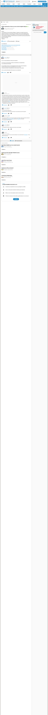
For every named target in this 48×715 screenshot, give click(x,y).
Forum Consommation (10, 48)
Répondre (12, 140)
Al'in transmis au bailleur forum (6, 46)
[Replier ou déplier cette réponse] (30, 55)
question (43, 1)
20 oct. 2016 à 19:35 (7, 116)
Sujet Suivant (28, 24)
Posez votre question (12, 41)
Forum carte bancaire (10, 47)
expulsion (19, 118)
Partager (18, 41)
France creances (4, 48)
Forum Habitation (14, 46)
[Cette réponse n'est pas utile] (10, 72)
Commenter (4, 72)
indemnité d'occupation (10, 118)
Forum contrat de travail (11, 49)
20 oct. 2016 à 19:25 (6, 109)
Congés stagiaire (4, 49)
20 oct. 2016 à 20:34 (10, 29)
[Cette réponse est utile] (8, 72)
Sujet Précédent (4, 24)
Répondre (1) (5, 41)
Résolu (27, 26)
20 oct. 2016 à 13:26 (6, 58)
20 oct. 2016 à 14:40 (6, 93)
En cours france (4, 47)
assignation (26, 134)
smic (9, 101)
